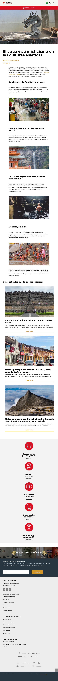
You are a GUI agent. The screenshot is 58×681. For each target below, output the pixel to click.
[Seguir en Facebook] (7, 589)
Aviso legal (6, 599)
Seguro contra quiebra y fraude (29, 455)
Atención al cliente (29, 475)
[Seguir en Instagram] (10, 589)
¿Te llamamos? (29, 8)
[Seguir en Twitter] (4, 589)
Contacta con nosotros (9, 625)
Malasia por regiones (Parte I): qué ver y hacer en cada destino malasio (28, 371)
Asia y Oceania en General (11, 60)
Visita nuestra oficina (8, 622)
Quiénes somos (7, 619)
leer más (29, 331)
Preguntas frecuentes (29, 496)
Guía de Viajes (6, 630)
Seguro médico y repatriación (29, 536)
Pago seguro (6, 608)
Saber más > (29, 458)
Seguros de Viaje (7, 610)
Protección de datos (8, 602)
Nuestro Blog (6, 633)
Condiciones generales (9, 596)
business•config (43, 674)
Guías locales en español (29, 516)
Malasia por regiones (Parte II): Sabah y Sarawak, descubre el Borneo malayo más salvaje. (29, 420)
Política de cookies (8, 605)
